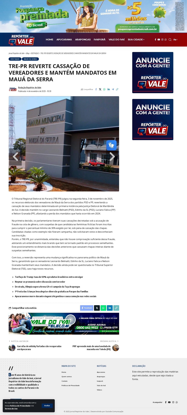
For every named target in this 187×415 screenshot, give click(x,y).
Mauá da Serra (30, 59)
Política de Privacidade (20, 405)
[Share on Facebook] (96, 89)
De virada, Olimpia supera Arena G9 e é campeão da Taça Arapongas (47, 286)
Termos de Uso (11, 408)
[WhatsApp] (165, 39)
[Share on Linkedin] (109, 89)
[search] (170, 39)
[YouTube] (159, 39)
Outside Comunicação (114, 412)
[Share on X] (100, 89)
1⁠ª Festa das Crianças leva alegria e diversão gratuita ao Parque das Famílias (51, 291)
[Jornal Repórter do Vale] (21, 39)
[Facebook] (155, 39)
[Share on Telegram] (113, 89)
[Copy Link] (117, 89)
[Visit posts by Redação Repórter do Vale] (13, 89)
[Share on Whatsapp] (104, 89)
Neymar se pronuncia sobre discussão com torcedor (40, 281)
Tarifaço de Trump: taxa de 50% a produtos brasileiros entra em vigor (49, 277)
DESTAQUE (15, 59)
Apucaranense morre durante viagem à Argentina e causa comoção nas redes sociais (55, 296)
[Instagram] (162, 39)
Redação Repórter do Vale (29, 87)
